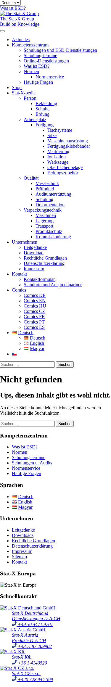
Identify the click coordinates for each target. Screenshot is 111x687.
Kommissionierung (53, 236)
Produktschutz (49, 231)
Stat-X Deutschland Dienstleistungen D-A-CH (36, 616)
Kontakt (19, 273)
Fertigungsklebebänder (68, 146)
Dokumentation (50, 204)
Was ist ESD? (36, 66)
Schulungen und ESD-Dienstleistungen (60, 50)
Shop (17, 87)
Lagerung (45, 220)
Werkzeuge (57, 162)
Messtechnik (47, 183)
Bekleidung (46, 103)
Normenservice (50, 76)
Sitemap (19, 556)
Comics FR (34, 316)
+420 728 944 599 (35, 679)
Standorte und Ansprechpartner (53, 284)
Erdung (42, 114)
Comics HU (35, 305)
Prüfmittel (45, 188)
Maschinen (46, 215)
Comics (19, 289)
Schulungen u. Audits (32, 462)
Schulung (44, 199)
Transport (44, 226)
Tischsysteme (59, 130)
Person (30, 98)
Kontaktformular (39, 279)
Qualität (31, 178)
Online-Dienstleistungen (46, 60)
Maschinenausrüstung (67, 140)
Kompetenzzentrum (30, 44)
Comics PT (34, 321)
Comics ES (34, 327)
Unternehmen (24, 241)
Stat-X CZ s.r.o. (26, 673)
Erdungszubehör (62, 172)
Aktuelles (21, 39)
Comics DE (35, 295)
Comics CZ (34, 311)
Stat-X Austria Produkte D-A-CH (29, 638)
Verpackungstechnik (43, 210)
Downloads (22, 535)
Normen (31, 71)
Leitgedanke (35, 247)
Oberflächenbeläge (65, 167)
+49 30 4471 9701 (35, 624)
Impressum (34, 268)
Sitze (52, 135)
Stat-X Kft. (21, 656)
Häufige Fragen (38, 82)
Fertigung (45, 124)
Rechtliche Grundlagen (45, 257)
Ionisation (56, 156)
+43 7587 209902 (34, 646)
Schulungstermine (40, 55)
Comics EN (35, 300)
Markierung (58, 151)
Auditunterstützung (53, 194)
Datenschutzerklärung (44, 263)
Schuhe (42, 108)
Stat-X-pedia (24, 92)
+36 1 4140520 (32, 662)
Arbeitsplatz (35, 119)
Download (34, 252)
